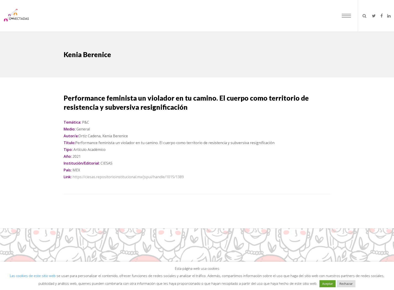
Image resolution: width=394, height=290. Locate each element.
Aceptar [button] (327, 284)
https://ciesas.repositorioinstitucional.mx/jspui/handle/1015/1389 (128, 176)
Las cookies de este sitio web (33, 275)
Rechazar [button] (346, 284)
